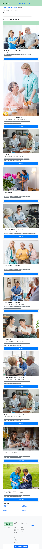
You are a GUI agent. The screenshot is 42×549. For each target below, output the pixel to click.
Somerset (5, 510)
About (21, 531)
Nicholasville (5, 505)
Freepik (31, 524)
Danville (4, 506)
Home (5, 7)
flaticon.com (32, 525)
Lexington (23, 505)
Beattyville (24, 507)
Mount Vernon (24, 506)
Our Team (22, 529)
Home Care (9, 7)
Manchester (24, 510)
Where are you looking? (7, 12)
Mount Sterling (6, 507)
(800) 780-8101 (24, 23)
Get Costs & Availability (21, 546)
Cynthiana (24, 509)
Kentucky (15, 7)
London (4, 509)
